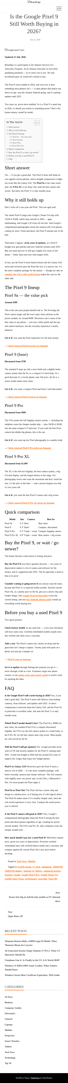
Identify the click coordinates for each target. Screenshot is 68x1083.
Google (17, 875)
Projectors (10, 1035)
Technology (10, 1058)
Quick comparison (16, 149)
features (8, 875)
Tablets (8, 1046)
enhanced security (52, 871)
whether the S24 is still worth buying (22, 274)
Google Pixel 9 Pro (30, 875)
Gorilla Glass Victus (14, 879)
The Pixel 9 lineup (16, 134)
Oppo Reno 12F (15, 914)
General (8, 1019)
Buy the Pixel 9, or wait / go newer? (24, 152)
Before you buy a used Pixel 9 (21, 156)
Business (9, 1002)
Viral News (35, 1078)
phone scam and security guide (33, 675)
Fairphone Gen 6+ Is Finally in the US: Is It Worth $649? (32, 960)
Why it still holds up (17, 130)
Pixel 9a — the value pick (22, 137)
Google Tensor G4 (49, 875)
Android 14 (28, 871)
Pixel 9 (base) (18, 140)
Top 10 (8, 1063)
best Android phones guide (38, 599)
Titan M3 (52, 879)
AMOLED (58, 867)
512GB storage (24, 867)
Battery (39, 871)
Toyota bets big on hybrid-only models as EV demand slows (34, 897)
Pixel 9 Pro (17, 143)
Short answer (14, 127)
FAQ (10, 159)
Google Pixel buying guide (35, 596)
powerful (42, 879)
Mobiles (31, 861)
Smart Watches (12, 1041)
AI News (9, 997)
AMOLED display (13, 871)
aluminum (47, 867)
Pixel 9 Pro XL (18, 146)
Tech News (22, 861)
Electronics (10, 1013)
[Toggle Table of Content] (35, 122)
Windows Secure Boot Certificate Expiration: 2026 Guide (32, 975)
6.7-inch (36, 867)
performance (31, 879)
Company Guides (13, 1008)
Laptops (8, 1024)
